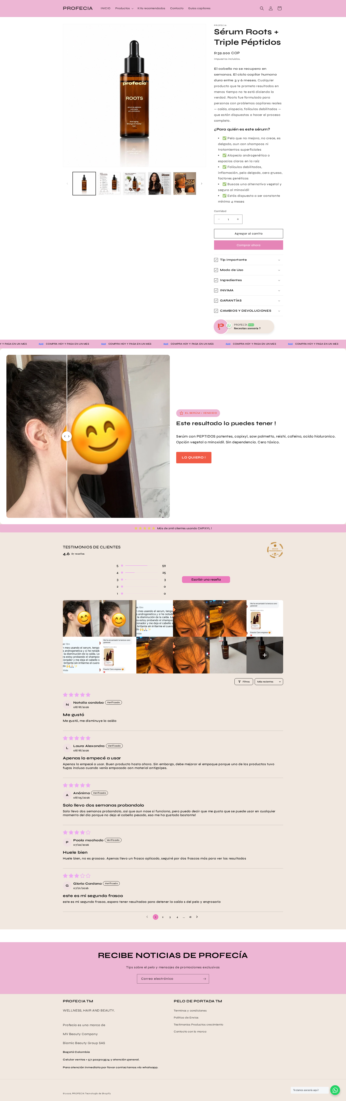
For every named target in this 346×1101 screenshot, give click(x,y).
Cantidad (220, 211)
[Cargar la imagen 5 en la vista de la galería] (184, 183)
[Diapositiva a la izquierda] (67, 183)
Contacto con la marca (190, 1031)
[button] (124, 8)
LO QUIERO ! (194, 457)
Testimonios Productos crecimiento (198, 1024)
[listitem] (81, 618)
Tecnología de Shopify (98, 1093)
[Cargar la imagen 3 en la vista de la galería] (134, 183)
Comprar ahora (249, 245)
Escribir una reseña (206, 579)
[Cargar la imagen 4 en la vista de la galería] (159, 183)
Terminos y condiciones (190, 1010)
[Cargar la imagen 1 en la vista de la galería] (84, 183)
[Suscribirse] (204, 979)
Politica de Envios (186, 1017)
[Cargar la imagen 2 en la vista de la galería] (109, 183)
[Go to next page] (198, 917)
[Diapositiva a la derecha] (201, 183)
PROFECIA (78, 1093)
